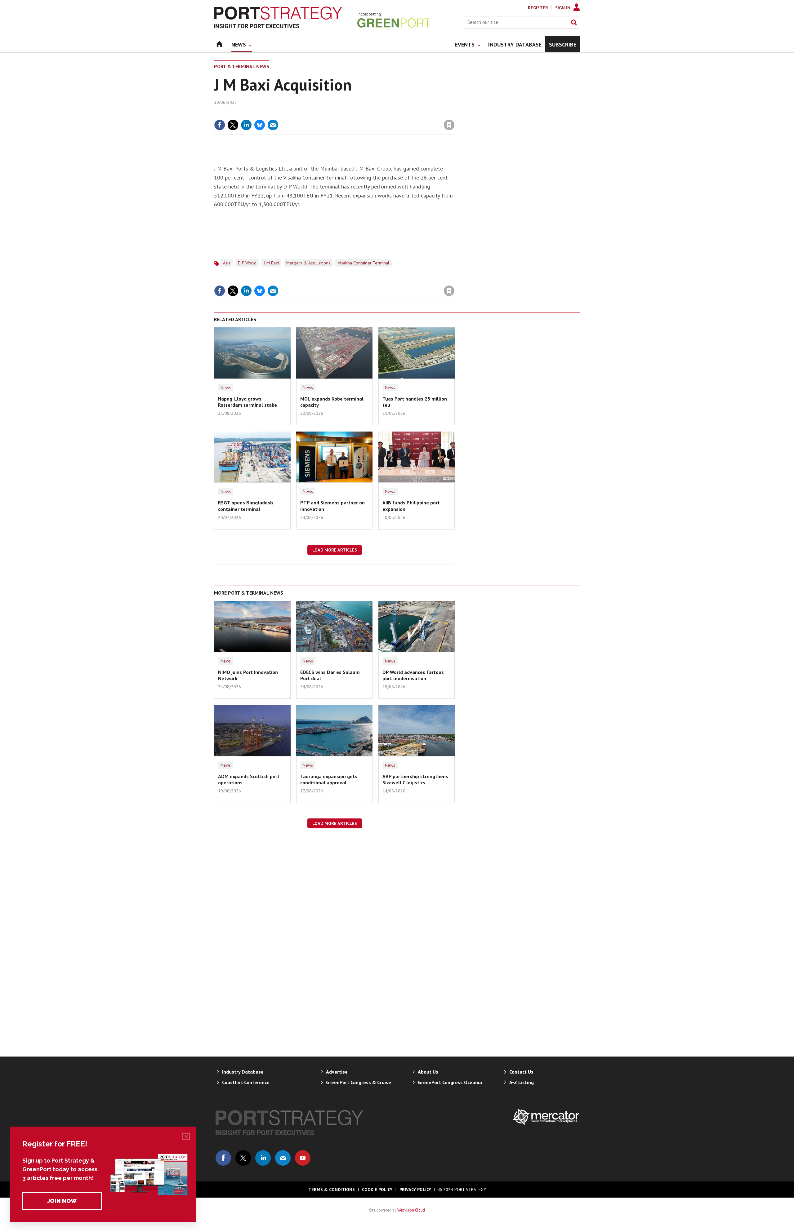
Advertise (337, 1072)
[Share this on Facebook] (219, 125)
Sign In (562, 7)
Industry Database (243, 1072)
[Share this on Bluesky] (259, 125)
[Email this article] (273, 125)
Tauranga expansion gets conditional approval (328, 779)
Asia (226, 263)
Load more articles (334, 550)
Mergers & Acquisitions (308, 263)
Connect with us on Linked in (263, 1158)
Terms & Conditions (331, 1189)
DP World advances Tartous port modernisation (413, 675)
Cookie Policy (377, 1189)
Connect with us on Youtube (303, 1158)
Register (538, 7)
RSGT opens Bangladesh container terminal (245, 505)
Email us (283, 1158)
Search (574, 22)
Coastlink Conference (246, 1082)
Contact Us (521, 1072)
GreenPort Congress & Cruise (358, 1082)
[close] (454, 112)
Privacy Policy (415, 1189)
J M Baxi (271, 263)
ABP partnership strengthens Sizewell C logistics (415, 779)
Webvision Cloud (411, 1210)
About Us (428, 1072)
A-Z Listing (521, 1082)
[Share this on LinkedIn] (246, 125)
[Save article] (449, 125)
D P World (247, 263)
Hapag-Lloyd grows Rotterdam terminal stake (247, 402)
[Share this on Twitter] (233, 125)
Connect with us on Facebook (223, 1158)
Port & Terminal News (241, 66)
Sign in (376, 112)
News (226, 387)
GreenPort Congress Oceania (450, 1082)
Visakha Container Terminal (363, 263)
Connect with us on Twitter (243, 1158)
